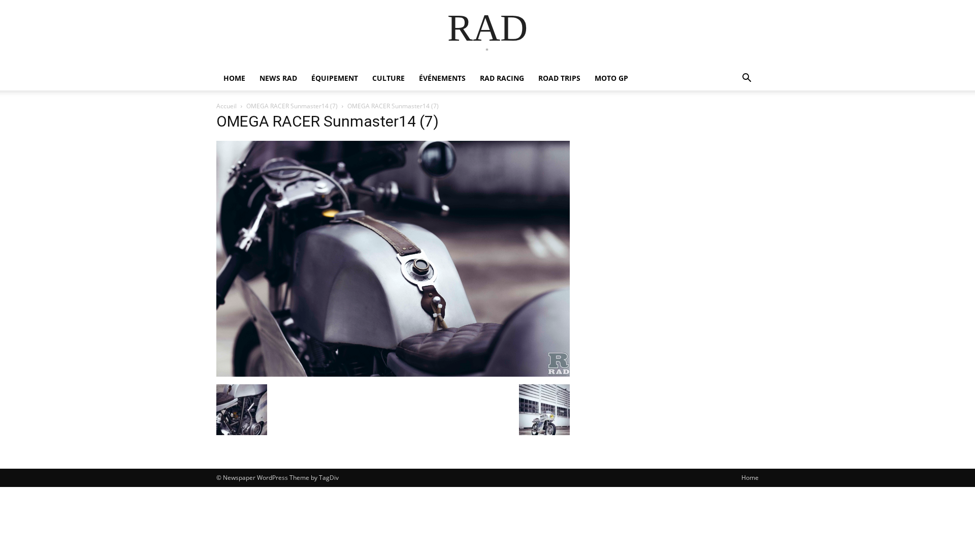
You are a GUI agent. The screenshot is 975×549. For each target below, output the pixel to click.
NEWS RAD (278, 78)
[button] (746, 79)
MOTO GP (611, 78)
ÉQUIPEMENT (334, 78)
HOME (234, 78)
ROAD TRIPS (559, 78)
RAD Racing (502, 78)
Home (750, 477)
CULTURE (388, 78)
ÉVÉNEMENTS (442, 78)
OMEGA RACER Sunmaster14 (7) (292, 106)
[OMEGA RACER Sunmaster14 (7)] (393, 374)
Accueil (226, 106)
